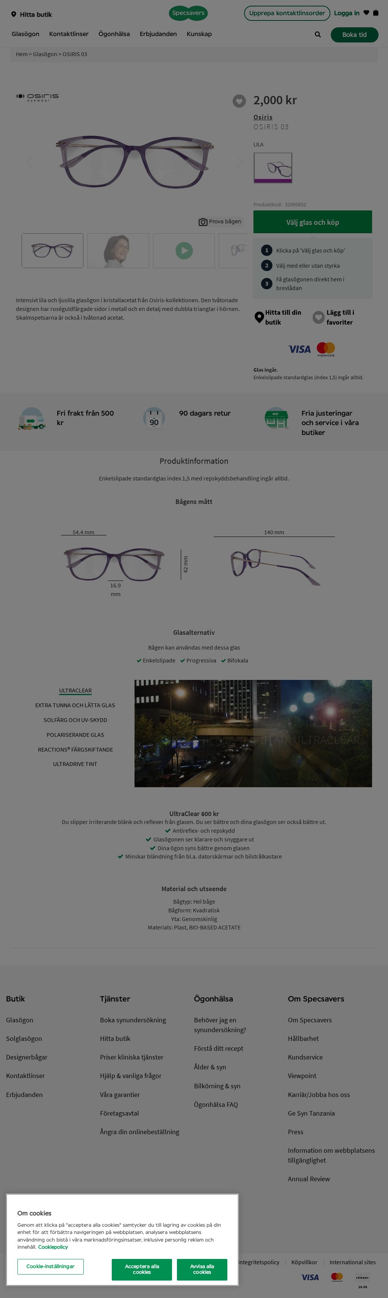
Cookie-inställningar (51, 1266)
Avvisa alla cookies (202, 1269)
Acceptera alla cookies (142, 1269)
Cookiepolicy (53, 1247)
